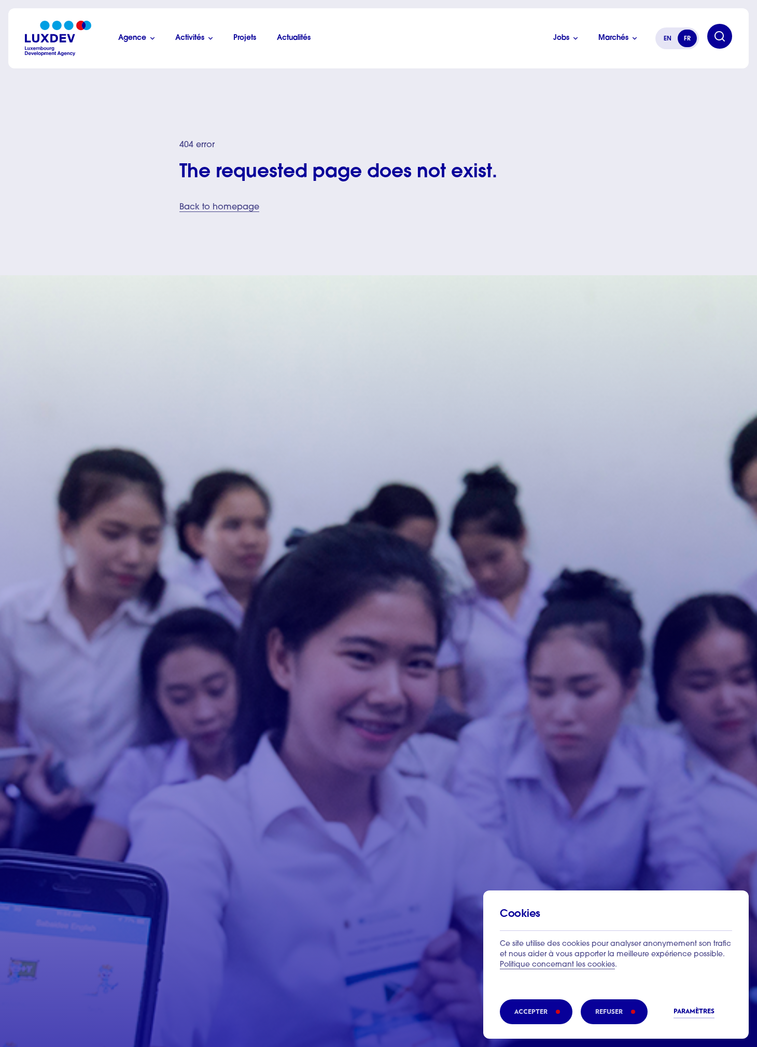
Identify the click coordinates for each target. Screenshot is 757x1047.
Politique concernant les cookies (557, 965)
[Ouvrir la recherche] (719, 36)
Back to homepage (219, 207)
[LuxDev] (58, 38)
